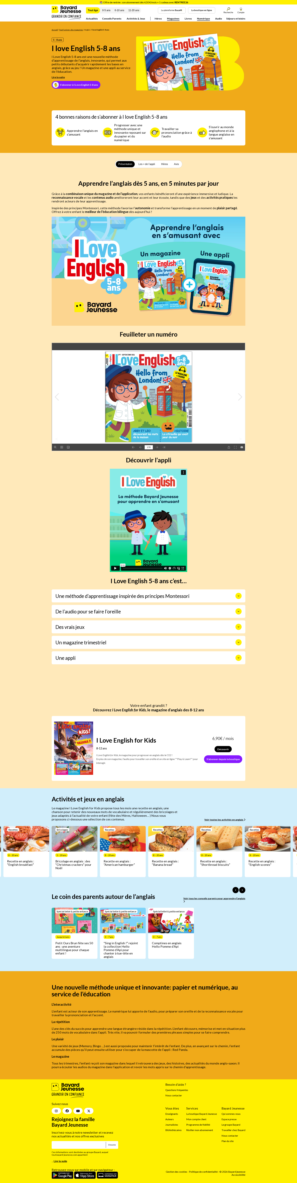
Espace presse (229, 1119)
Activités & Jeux (136, 18)
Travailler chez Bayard (233, 1130)
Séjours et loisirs (235, 18)
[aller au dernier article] (235, 890)
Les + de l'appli (146, 164)
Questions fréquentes (176, 1089)
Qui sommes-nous (231, 1113)
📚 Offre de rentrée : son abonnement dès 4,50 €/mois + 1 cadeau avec (144, 2)
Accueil (55, 30)
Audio (218, 18)
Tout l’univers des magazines (71, 30)
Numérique (203, 18)
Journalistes (171, 1124)
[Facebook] (67, 1111)
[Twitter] (88, 1111)
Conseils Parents (111, 18)
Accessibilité (238, 1174)
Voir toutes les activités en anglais (224, 819)
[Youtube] (78, 1111)
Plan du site (228, 1141)
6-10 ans (119, 10)
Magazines (173, 18)
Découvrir (223, 749)
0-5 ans (106, 10)
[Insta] (56, 1111)
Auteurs (169, 1119)
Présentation (125, 164)
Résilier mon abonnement (199, 1130)
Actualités (92, 18)
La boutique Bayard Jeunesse (201, 1113)
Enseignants (171, 1113)
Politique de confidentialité (203, 1171)
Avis (176, 164)
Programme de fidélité (198, 1124)
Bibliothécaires (173, 1130)
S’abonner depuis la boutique (223, 759)
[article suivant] (242, 890)
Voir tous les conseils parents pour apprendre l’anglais (214, 898)
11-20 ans (133, 10)
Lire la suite (58, 77)
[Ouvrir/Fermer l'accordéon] (238, 596)
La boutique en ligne (201, 10)
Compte (240, 12)
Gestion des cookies (176, 1171)
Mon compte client (196, 1119)
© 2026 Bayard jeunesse (232, 1171)
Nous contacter (173, 1095)
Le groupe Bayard (231, 1124)
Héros (158, 18)
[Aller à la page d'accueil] (66, 18)
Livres (188, 18)
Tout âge (93, 10)
